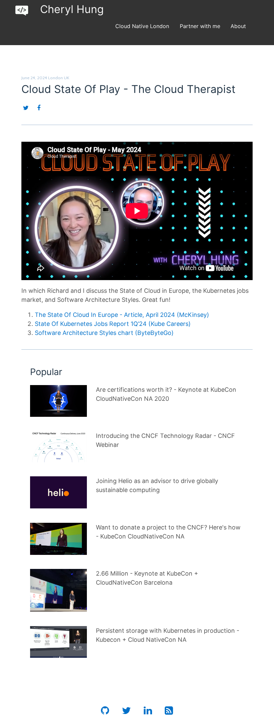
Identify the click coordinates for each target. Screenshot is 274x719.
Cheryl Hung (72, 9)
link (35, 389)
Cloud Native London (142, 26)
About (238, 26)
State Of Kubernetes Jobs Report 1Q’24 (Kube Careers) (113, 323)
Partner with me (200, 26)
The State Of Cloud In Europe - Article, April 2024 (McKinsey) (122, 314)
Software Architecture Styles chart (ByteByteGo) (104, 332)
